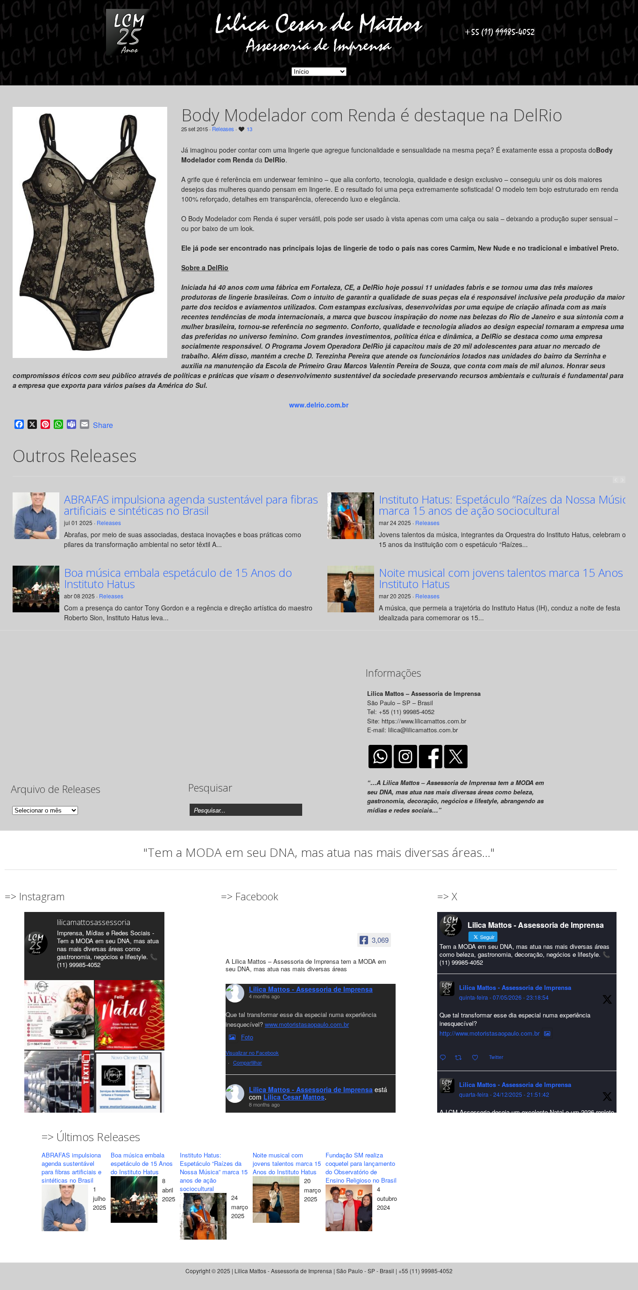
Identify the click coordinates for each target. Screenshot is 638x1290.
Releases (223, 129)
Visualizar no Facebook (252, 1052)
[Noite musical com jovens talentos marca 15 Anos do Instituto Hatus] (276, 1200)
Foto (247, 1036)
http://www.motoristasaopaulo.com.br (489, 1033)
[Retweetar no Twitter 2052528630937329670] (461, 1058)
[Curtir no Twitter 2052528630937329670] (477, 1058)
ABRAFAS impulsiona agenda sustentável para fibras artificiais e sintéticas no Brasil (191, 505)
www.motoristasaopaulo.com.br (307, 1024)
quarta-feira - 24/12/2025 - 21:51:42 (504, 1094)
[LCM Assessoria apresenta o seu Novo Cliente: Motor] (129, 1085)
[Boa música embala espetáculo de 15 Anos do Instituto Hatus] (134, 1200)
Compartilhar (247, 1062)
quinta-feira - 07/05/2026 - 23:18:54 (504, 997)
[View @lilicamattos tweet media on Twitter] (547, 1033)
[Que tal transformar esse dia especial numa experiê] (59, 1015)
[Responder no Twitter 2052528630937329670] (445, 1058)
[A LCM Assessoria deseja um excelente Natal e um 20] (129, 1015)
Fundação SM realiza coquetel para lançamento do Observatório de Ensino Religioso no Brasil (361, 1167)
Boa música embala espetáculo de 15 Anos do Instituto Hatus (178, 578)
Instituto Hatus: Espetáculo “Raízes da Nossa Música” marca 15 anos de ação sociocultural (214, 1171)
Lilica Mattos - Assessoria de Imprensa (311, 989)
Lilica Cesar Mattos (294, 1096)
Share (103, 425)
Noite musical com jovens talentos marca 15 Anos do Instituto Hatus (287, 1163)
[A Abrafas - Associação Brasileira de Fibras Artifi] (59, 1085)
